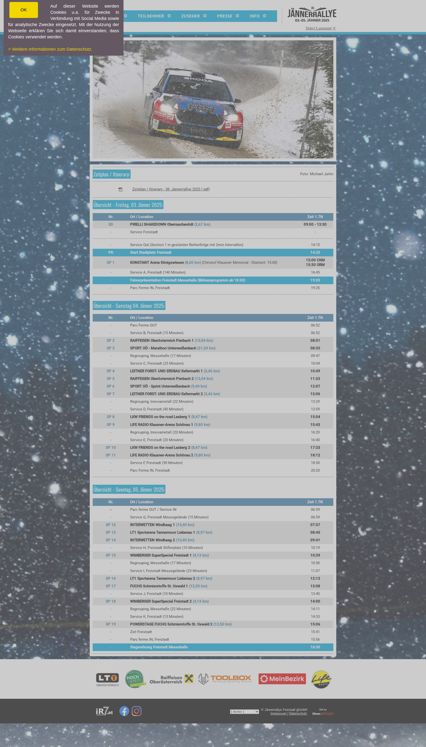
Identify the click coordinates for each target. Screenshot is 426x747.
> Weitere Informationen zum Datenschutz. (50, 49)
